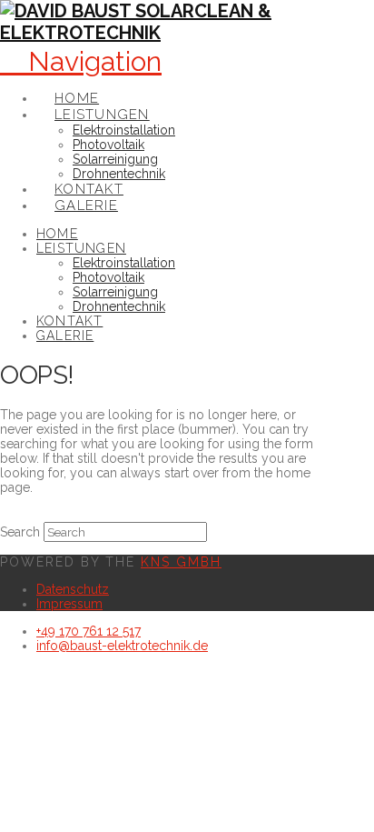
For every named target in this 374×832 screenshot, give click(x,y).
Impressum (69, 603)
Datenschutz (72, 589)
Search (20, 532)
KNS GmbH (181, 562)
